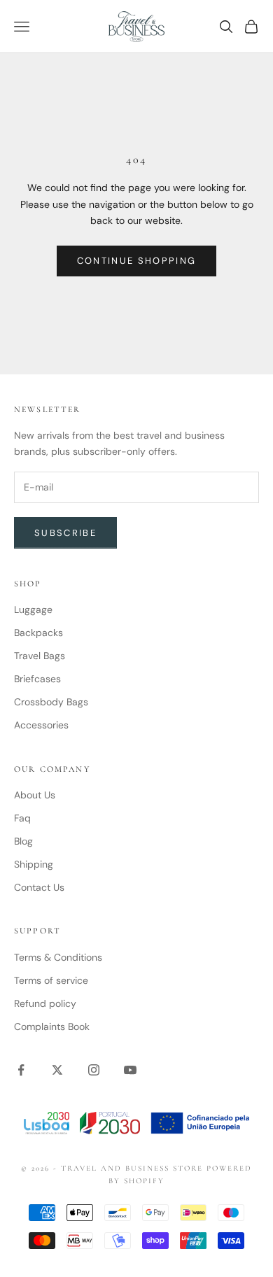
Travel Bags (39, 655)
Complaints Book (52, 1026)
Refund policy (45, 1003)
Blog (23, 841)
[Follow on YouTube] (130, 1070)
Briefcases (37, 678)
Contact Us (39, 887)
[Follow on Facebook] (21, 1070)
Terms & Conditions (58, 957)
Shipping (33, 864)
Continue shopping (137, 261)
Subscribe (65, 533)
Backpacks (38, 632)
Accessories (41, 725)
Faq (22, 818)
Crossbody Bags (51, 702)
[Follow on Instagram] (94, 1070)
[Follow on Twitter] (57, 1070)
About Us (34, 795)
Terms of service (51, 980)
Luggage (33, 609)
